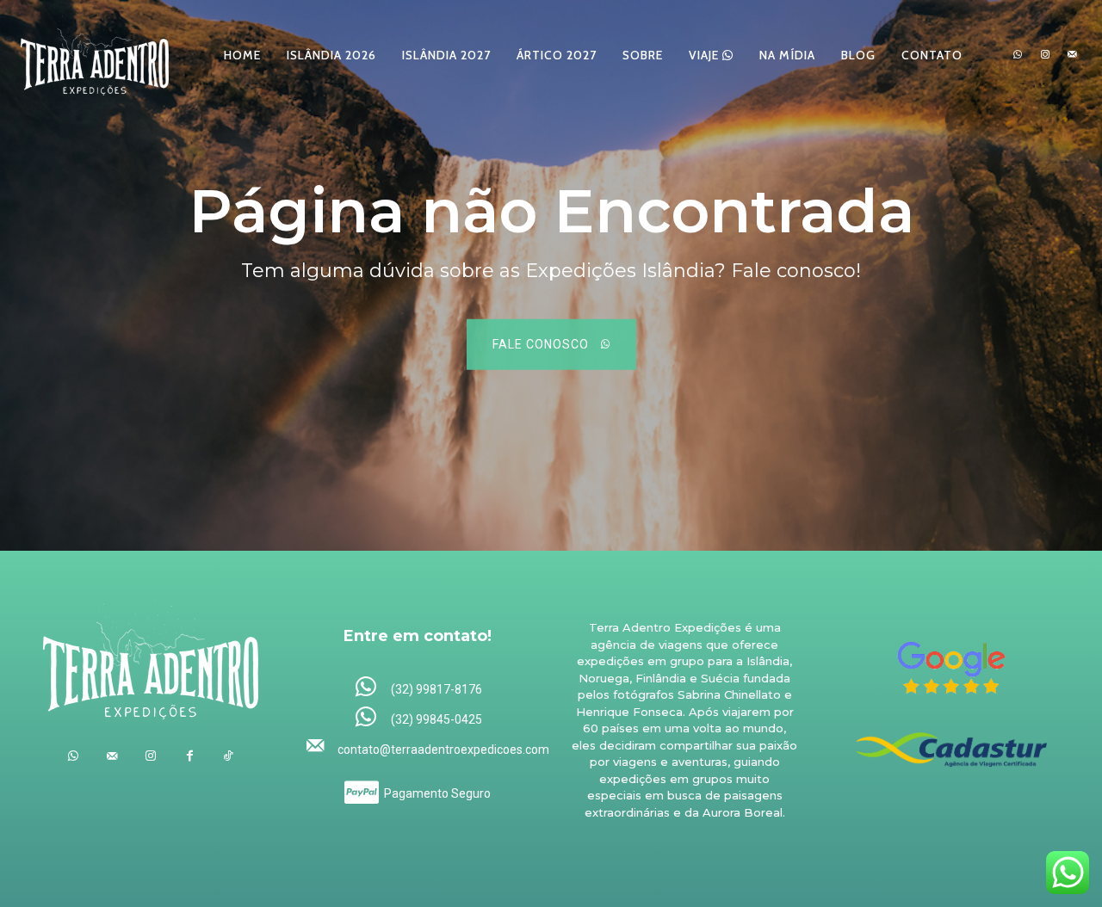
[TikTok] (229, 756)
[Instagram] (1045, 55)
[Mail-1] (1071, 55)
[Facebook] (190, 756)
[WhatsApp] (1017, 55)
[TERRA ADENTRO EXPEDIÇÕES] (95, 55)
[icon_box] (418, 688)
